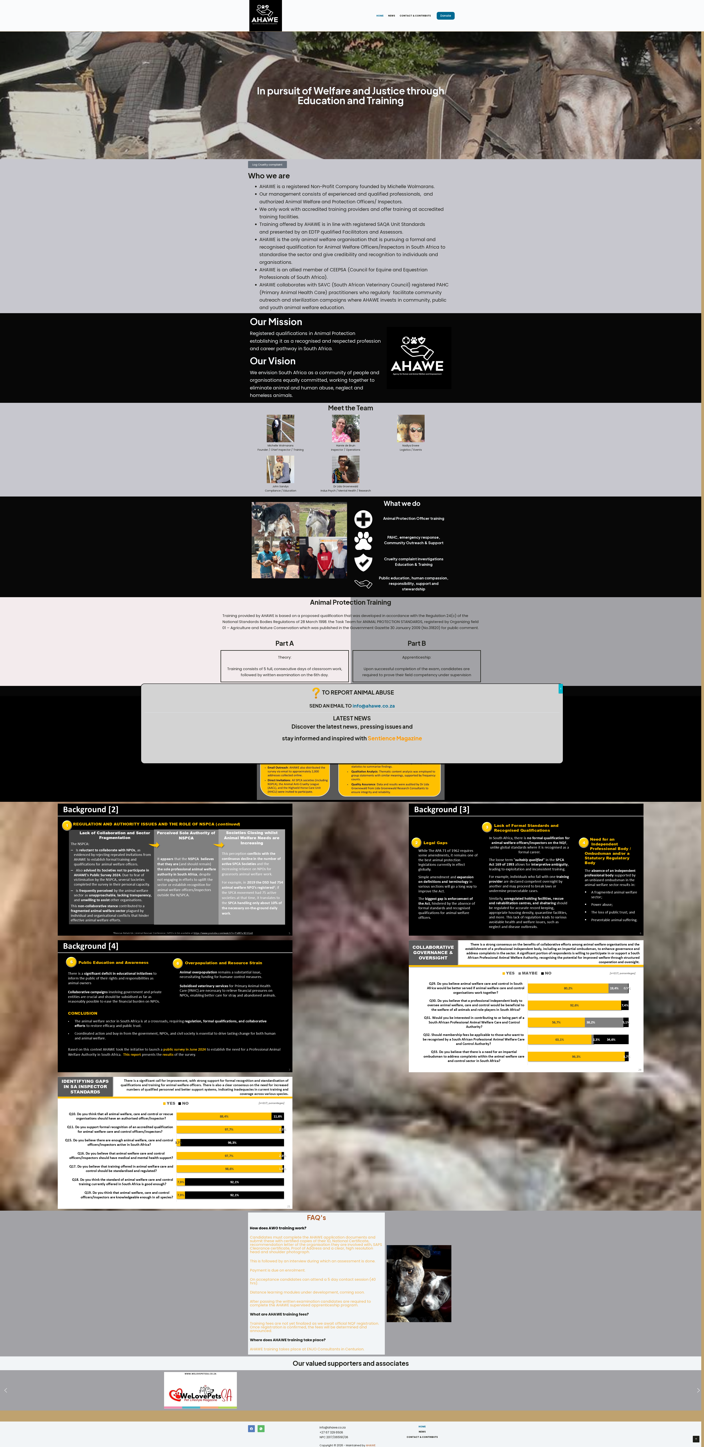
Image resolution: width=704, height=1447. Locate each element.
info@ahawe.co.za (374, 706)
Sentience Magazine (395, 738)
